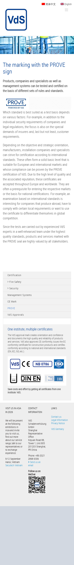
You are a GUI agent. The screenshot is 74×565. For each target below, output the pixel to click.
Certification (14, 275)
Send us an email (34, 463)
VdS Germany (57, 429)
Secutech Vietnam (13, 465)
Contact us (56, 416)
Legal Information (59, 420)
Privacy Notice (58, 423)
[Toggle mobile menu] (67, 10)
